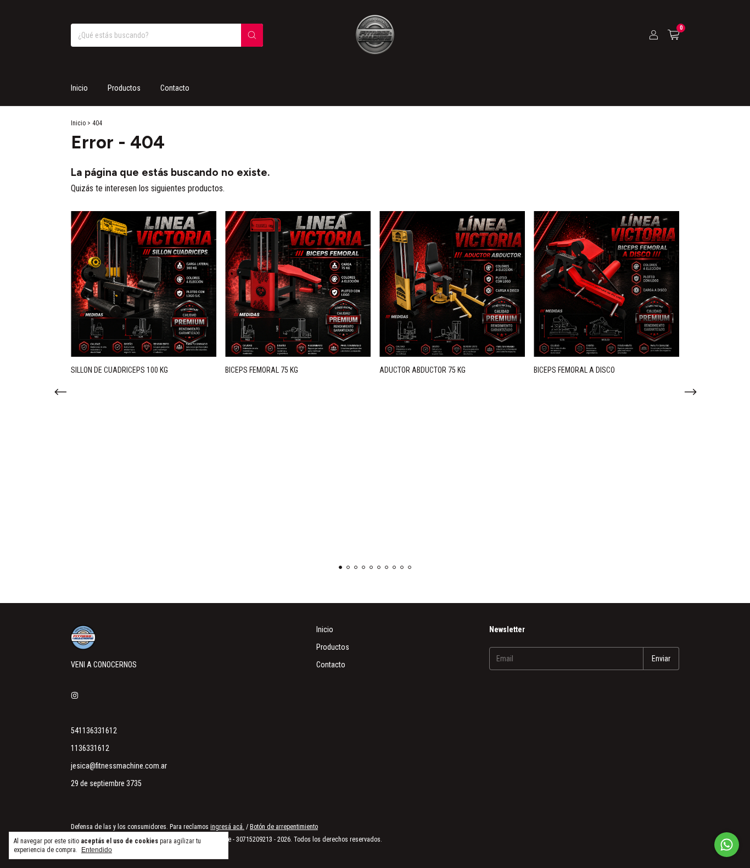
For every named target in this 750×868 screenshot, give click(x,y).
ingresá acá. (227, 827)
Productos (124, 88)
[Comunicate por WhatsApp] (726, 844)
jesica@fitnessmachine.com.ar (119, 765)
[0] (673, 35)
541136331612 (94, 730)
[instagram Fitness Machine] (75, 695)
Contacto (174, 88)
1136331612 (90, 748)
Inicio (79, 88)
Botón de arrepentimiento (284, 827)
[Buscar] (252, 35)
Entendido (96, 850)
